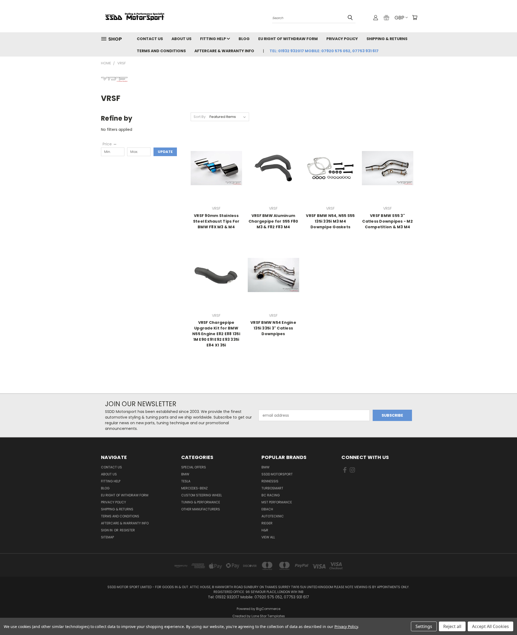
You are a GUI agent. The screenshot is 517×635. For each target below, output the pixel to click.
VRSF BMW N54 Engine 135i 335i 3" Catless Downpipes (273, 328)
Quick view (216, 162)
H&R (264, 530)
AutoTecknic (272, 516)
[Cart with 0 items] (414, 17)
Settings (423, 626)
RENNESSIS (269, 481)
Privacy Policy (342, 38)
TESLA (185, 481)
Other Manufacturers (200, 509)
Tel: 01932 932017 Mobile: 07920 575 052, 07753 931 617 (324, 51)
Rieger (267, 523)
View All (268, 537)
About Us (181, 38)
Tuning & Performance (200, 502)
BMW (185, 474)
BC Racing (270, 495)
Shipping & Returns (386, 38)
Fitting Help (213, 38)
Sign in (107, 530)
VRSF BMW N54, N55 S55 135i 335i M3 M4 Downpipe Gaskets (330, 221)
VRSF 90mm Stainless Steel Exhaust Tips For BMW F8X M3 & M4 (216, 221)
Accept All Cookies (490, 626)
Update (165, 151)
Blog (244, 38)
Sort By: (200, 116)
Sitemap (107, 537)
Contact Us (150, 38)
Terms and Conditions (161, 51)
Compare (214, 172)
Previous (502, 618)
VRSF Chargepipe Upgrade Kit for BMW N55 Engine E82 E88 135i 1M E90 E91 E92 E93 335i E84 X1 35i (216, 334)
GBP (399, 17)
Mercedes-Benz (194, 488)
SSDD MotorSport (277, 474)
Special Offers (193, 467)
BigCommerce (268, 608)
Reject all (452, 626)
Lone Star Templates (268, 616)
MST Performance (276, 502)
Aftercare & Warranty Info (224, 51)
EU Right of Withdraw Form (288, 38)
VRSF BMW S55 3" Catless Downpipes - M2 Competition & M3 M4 (387, 221)
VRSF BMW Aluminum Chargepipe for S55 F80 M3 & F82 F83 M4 (273, 221)
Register (127, 530)
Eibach (267, 509)
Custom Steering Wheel (201, 495)
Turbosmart (272, 488)
